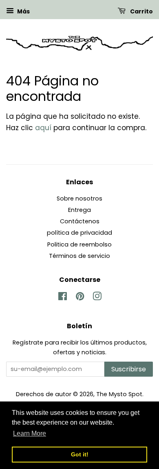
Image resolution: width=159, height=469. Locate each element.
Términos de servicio (79, 256)
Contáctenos (79, 221)
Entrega (79, 210)
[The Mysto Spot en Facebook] (62, 298)
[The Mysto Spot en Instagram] (97, 298)
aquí (43, 128)
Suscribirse (128, 369)
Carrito (141, 11)
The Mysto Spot (119, 394)
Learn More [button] (29, 433)
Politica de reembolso (79, 244)
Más (23, 11)
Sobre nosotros (79, 198)
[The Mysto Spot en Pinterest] (79, 298)
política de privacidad (79, 233)
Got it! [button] (79, 454)
